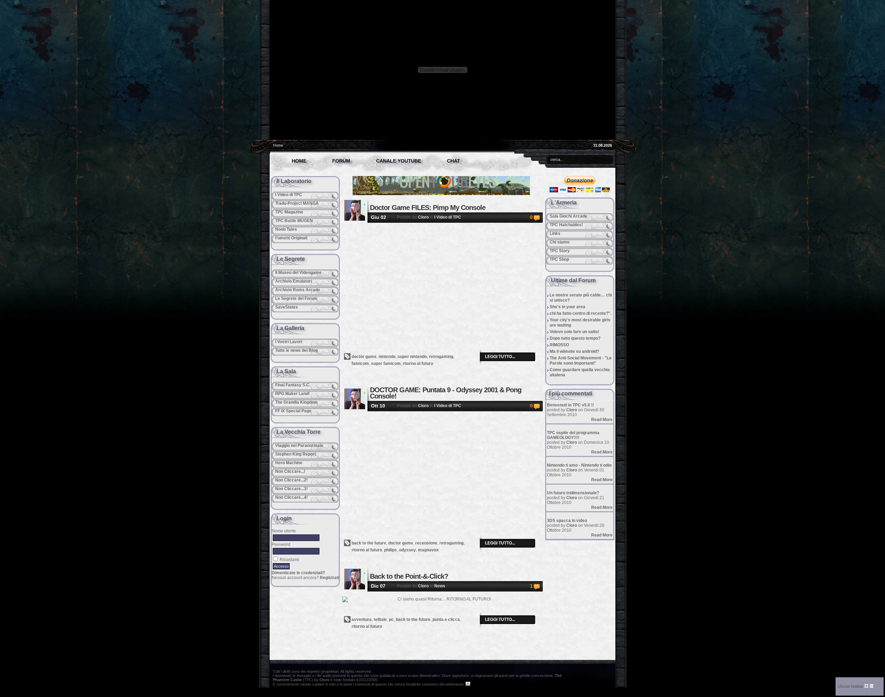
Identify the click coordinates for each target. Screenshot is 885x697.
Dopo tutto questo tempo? (575, 338)
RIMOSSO (559, 344)
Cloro (423, 217)
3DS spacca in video (567, 520)
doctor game (364, 356)
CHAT (453, 161)
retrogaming (441, 356)
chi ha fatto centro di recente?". (581, 313)
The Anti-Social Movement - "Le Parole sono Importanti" (581, 361)
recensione (426, 543)
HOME (299, 161)
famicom (360, 363)
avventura (362, 619)
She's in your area (567, 306)
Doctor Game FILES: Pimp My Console (427, 207)
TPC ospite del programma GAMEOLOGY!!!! (573, 435)
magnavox (428, 550)
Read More (602, 419)
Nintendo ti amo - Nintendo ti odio (579, 465)
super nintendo (412, 356)
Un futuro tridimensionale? (573, 492)
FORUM (341, 161)
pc (391, 619)
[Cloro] (354, 210)
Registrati (329, 577)
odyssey (407, 550)
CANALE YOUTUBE (398, 161)
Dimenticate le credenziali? (298, 572)
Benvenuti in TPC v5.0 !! (570, 405)
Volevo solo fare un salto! (574, 331)
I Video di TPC (447, 217)
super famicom (386, 363)
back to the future (369, 543)
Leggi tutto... (500, 356)
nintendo (387, 356)
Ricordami (289, 559)
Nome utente (284, 531)
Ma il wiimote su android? (574, 351)
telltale (380, 619)
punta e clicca (446, 619)
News (439, 586)
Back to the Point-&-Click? (409, 576)
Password (281, 544)
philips (390, 550)
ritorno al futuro (418, 363)
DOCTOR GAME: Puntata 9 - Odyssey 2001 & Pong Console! (445, 393)
